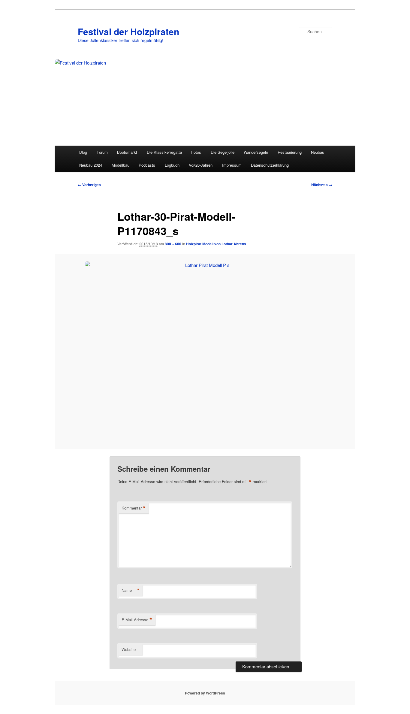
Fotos (196, 152)
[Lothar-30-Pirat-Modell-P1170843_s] (205, 352)
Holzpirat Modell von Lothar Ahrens (216, 244)
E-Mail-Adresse (137, 620)
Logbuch (172, 165)
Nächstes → (321, 184)
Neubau (317, 152)
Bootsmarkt (127, 152)
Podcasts (147, 165)
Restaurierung (290, 152)
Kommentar (134, 508)
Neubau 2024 (90, 165)
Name (131, 590)
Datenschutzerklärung (270, 165)
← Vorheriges (89, 184)
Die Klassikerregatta (164, 152)
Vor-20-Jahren (201, 165)
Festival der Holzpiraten (128, 31)
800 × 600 (173, 244)
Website (129, 649)
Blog (83, 152)
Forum (102, 152)
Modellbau (120, 165)
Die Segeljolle (222, 152)
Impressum (232, 165)
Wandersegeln (256, 152)
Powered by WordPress (205, 693)
